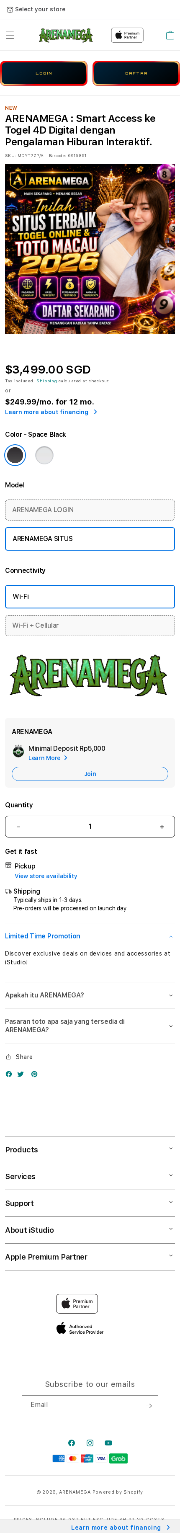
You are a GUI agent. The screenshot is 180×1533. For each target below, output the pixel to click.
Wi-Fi (20, 596)
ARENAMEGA (74, 1492)
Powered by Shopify (118, 1492)
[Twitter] (22, 1076)
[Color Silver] (44, 455)
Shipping (46, 380)
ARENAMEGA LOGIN (42, 510)
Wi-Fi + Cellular (35, 625)
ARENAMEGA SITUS (42, 539)
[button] (10, 35)
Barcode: (57, 155)
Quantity (19, 805)
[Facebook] (11, 1076)
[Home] (66, 35)
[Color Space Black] (15, 455)
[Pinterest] (36, 1076)
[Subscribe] (148, 1405)
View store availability (46, 876)
